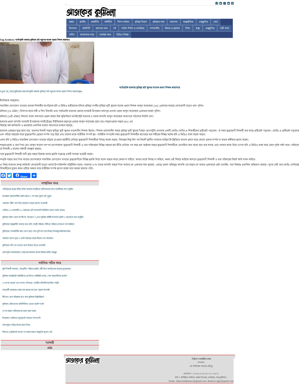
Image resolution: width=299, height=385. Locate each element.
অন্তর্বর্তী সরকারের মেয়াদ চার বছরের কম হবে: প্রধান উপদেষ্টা (26, 289)
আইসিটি (86, 28)
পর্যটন (72, 34)
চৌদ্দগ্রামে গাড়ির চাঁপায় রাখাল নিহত (16, 325)
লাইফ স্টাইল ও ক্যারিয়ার (132, 28)
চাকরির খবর (105, 34)
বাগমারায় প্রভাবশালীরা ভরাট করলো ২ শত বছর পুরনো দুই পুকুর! (26, 196)
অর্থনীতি (108, 21)
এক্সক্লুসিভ (203, 21)
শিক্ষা (187, 28)
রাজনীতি (95, 21)
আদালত (174, 21)
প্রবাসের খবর (102, 28)
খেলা (216, 21)
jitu (80, 91)
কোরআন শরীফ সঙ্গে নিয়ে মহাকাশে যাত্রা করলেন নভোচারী (24, 203)
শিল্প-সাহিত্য (123, 21)
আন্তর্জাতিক (188, 21)
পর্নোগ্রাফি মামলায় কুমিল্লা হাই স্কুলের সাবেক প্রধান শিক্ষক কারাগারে (149, 87)
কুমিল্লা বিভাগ (141, 21)
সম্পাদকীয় (154, 28)
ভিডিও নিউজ (122, 34)
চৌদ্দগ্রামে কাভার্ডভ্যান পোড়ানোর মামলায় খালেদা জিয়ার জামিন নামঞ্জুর (29, 252)
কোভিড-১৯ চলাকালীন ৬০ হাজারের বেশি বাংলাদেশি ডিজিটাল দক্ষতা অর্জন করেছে (33, 210)
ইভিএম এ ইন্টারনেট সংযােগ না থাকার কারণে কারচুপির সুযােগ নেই (27, 332)
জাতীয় (82, 21)
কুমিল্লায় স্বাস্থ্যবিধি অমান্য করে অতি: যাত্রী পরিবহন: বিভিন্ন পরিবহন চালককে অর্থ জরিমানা (38, 224)
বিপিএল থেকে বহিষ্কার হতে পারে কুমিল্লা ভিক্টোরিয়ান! (23, 296)
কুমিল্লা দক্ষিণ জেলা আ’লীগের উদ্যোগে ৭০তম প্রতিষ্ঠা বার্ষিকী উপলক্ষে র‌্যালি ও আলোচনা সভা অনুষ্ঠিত (42, 217)
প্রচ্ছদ (71, 21)
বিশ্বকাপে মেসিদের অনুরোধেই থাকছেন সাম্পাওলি (21, 318)
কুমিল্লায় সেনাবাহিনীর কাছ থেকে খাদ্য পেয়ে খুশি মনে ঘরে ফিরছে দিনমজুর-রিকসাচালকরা (36, 231)
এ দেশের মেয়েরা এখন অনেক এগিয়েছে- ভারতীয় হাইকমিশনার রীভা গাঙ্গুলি (30, 282)
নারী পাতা (224, 28)
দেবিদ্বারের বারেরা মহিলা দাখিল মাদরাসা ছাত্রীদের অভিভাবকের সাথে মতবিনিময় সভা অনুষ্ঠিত (37, 189)
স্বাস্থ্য (198, 28)
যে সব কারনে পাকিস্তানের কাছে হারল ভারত (19, 310)
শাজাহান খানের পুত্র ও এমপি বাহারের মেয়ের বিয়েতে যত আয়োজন (27, 238)
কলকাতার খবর (87, 34)
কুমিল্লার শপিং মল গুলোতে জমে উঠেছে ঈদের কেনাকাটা (23, 245)
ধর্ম (114, 28)
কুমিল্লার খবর (158, 21)
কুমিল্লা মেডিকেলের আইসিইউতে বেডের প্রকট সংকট (23, 303)
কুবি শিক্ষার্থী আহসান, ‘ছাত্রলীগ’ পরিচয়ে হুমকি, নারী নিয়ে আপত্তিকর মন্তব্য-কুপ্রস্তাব (36, 268)
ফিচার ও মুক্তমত (172, 28)
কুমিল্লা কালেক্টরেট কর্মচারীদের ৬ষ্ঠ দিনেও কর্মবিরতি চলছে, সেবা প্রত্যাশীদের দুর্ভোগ (34, 275)
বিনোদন (73, 28)
